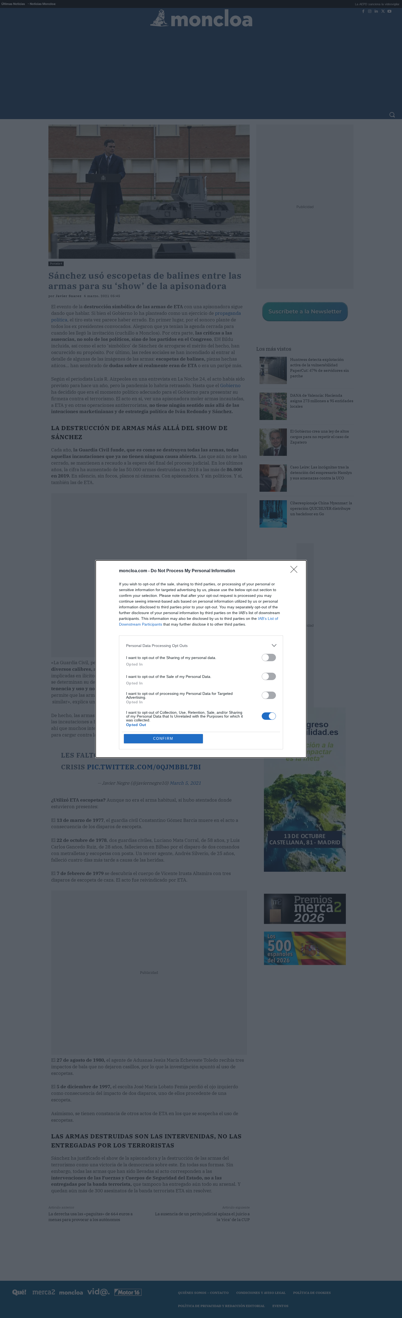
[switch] (269, 657)
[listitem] (201, 645)
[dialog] (201, 659)
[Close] (295, 571)
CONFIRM (163, 738)
